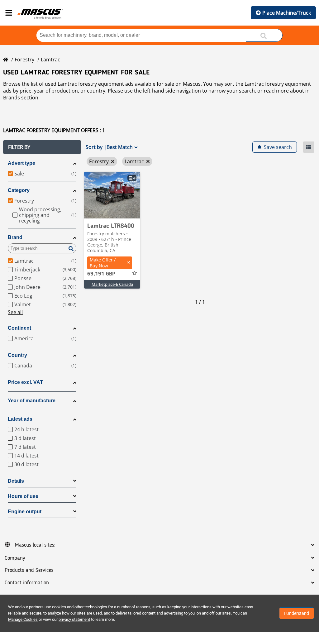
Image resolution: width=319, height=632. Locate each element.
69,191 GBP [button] (101, 274)
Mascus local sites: (35, 545)
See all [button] (15, 312)
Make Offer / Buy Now (103, 263)
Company (15, 558)
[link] (112, 195)
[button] (42, 147)
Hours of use (23, 496)
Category (19, 190)
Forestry (24, 59)
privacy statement (74, 619)
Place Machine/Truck (286, 12)
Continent (19, 328)
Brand (15, 237)
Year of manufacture (31, 400)
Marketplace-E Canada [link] (112, 284)
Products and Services (29, 570)
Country (17, 355)
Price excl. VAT (25, 382)
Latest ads (20, 419)
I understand (296, 613)
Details (16, 481)
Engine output (24, 511)
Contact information (27, 583)
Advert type (21, 163)
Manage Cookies (23, 619)
